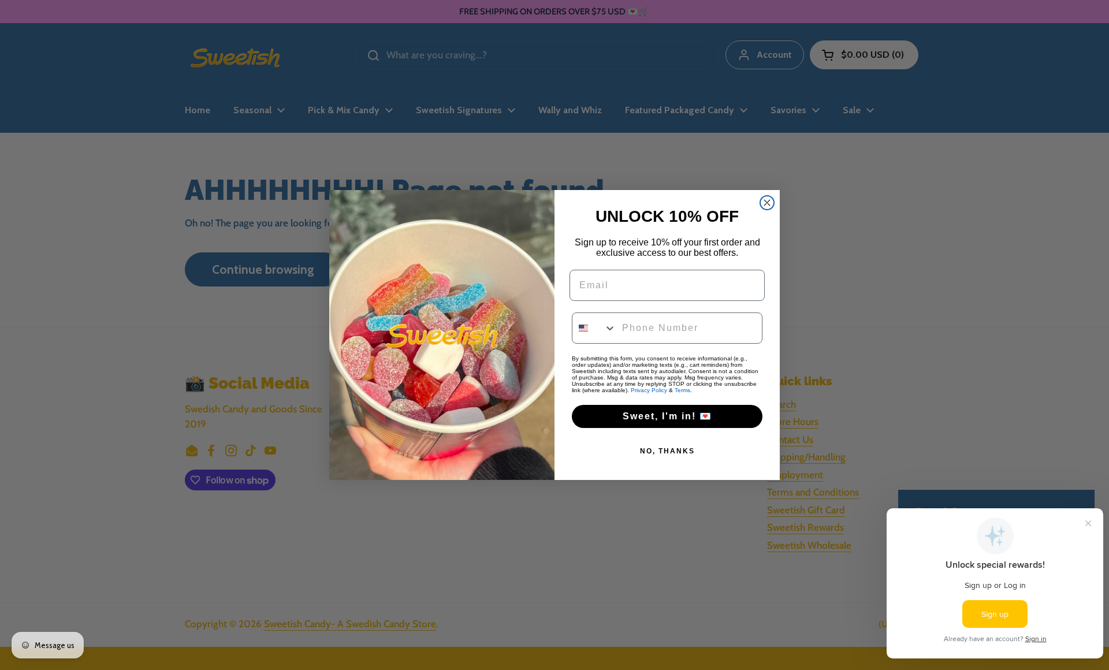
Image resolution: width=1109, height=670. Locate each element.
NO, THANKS (667, 451)
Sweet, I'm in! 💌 (667, 416)
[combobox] (594, 328)
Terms (682, 390)
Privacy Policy (649, 390)
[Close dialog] (767, 203)
